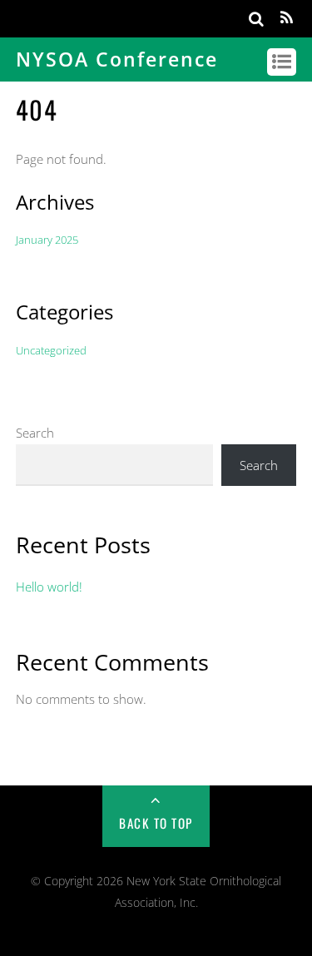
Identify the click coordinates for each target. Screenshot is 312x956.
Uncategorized (51, 350)
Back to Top (156, 823)
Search (35, 432)
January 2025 (47, 239)
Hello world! (49, 586)
